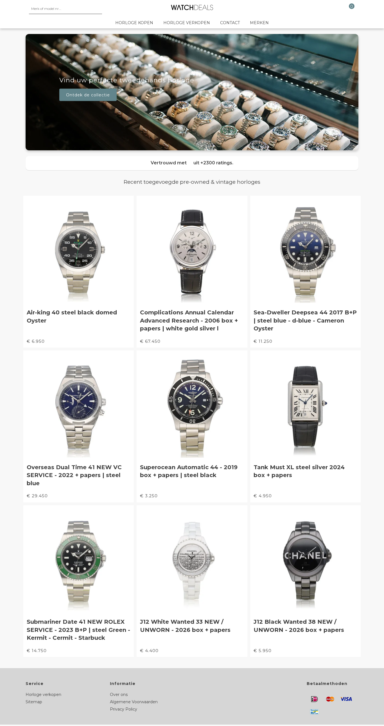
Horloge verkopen (186, 22)
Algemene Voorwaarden (134, 701)
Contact (230, 22)
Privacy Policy (123, 709)
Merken (259, 22)
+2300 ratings (216, 162)
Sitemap (34, 701)
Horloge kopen (134, 22)
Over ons (119, 694)
